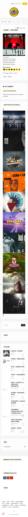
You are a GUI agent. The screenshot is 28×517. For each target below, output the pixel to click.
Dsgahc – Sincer (16, 428)
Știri (21, 503)
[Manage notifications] (3, 514)
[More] (19, 69)
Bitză (12, 368)
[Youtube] (11, 477)
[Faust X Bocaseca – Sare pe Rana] (6, 422)
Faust (12, 388)
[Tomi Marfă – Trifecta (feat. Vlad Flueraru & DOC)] (6, 412)
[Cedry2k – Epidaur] (6, 353)
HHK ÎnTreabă (19, 501)
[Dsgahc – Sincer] (6, 430)
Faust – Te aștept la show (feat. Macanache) (17, 384)
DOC (17, 415)
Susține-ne (16, 507)
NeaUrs (9, 76)
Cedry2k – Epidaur (16, 351)
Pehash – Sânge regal (18, 359)
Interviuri (23, 505)
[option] (14, 121)
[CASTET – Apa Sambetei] (6, 377)
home (5, 76)
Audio (16, 505)
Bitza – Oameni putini (17, 366)
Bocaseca (16, 423)
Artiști (8, 503)
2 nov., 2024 (14, 73)
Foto (9, 507)
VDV (3, 503)
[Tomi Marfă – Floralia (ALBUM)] (6, 403)
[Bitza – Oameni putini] (6, 369)
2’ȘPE (12, 501)
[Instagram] (8, 477)
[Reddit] (14, 69)
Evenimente (5, 505)
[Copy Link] (17, 69)
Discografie (14, 503)
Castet (12, 376)
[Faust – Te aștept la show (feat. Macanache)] (6, 385)
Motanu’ (12, 396)
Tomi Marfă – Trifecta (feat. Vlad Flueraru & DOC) (17, 411)
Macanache (16, 388)
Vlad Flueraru (21, 415)
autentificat (11, 94)
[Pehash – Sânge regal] (6, 361)
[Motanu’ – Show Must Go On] (6, 395)
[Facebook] (4, 69)
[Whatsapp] (7, 69)
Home (3, 501)
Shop (8, 501)
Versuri (4, 507)
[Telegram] (9, 69)
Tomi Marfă (13, 404)
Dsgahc (12, 430)
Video (12, 505)
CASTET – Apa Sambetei (18, 374)
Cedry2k (12, 353)
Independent (7, 446)
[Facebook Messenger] (12, 69)
